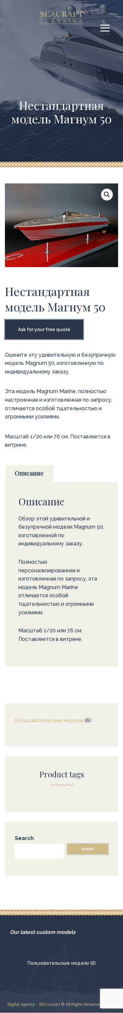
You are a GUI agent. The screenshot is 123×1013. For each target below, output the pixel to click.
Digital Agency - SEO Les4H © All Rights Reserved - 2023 (61, 1004)
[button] (107, 194)
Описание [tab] (29, 473)
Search (24, 838)
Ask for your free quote (44, 329)
